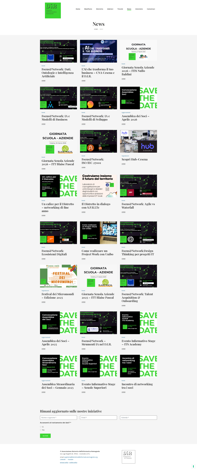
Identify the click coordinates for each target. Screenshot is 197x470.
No (43, 430)
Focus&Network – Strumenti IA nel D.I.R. (97, 342)
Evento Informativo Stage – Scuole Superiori (98, 385)
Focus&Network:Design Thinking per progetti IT (138, 252)
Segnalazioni (125, 156)
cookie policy (73, 462)
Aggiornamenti (126, 112)
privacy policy (64, 462)
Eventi (43, 66)
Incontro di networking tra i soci (137, 385)
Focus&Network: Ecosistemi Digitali (54, 252)
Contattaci (151, 9)
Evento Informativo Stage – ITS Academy (138, 342)
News (129, 9)
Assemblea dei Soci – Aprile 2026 (135, 117)
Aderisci (110, 9)
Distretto (99, 9)
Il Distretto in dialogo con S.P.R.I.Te (96, 205)
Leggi (43, 81)
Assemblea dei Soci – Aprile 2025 (55, 342)
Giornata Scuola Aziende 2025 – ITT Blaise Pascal (98, 295)
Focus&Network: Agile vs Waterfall (138, 205)
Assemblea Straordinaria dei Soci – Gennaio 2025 (58, 385)
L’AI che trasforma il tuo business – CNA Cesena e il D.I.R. (98, 72)
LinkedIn (63, 459)
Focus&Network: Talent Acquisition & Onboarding (137, 297)
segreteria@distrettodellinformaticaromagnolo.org (80, 457)
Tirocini (120, 9)
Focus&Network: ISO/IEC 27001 (93, 161)
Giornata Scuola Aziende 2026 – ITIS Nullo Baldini (138, 70)
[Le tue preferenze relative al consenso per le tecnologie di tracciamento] (193, 466)
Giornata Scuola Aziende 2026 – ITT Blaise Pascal (58, 162)
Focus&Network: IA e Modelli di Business (56, 117)
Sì (43, 427)
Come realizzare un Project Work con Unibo (97, 252)
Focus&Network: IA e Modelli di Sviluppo (96, 117)
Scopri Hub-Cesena (135, 159)
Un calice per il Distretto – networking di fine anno (58, 207)
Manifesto (88, 9)
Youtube (70, 459)
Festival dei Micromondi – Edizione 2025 (58, 295)
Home (78, 9)
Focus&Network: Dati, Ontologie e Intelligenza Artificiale (58, 72)
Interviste (139, 9)
